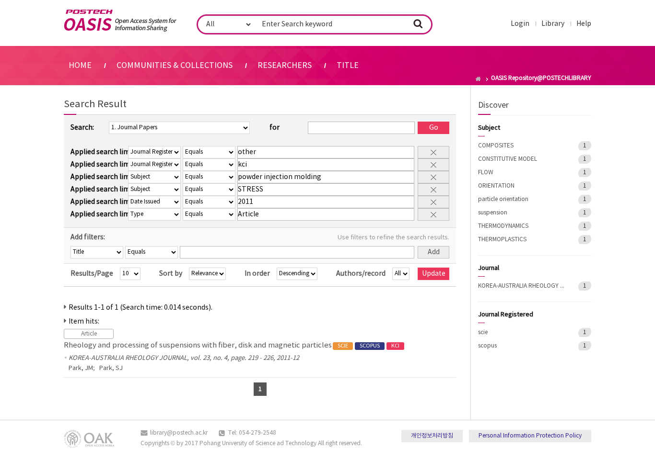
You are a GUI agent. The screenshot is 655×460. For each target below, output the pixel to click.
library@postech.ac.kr (179, 433)
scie (483, 332)
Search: (82, 128)
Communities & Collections (175, 65)
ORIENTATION (496, 186)
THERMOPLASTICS (502, 239)
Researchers (284, 65)
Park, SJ (111, 368)
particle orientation (503, 199)
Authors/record (361, 274)
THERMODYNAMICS (503, 226)
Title (348, 65)
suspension (492, 213)
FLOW (485, 172)
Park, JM (81, 368)
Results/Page (91, 274)
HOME (80, 65)
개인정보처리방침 (432, 436)
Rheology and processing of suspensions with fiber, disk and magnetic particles (231, 345)
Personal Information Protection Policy (530, 436)
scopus (487, 346)
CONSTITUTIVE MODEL (507, 159)
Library (552, 24)
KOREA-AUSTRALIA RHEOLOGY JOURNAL (521, 286)
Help (583, 24)
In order (257, 274)
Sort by (170, 274)
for (274, 128)
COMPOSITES (496, 146)
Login (520, 24)
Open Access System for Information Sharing (120, 21)
